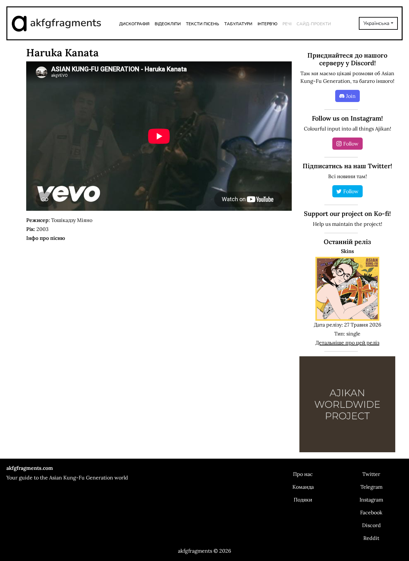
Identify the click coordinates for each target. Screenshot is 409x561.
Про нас (303, 474)
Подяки (303, 499)
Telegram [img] (371, 487)
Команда (303, 487)
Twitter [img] (371, 474)
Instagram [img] (371, 499)
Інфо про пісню (45, 238)
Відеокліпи (168, 23)
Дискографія (134, 23)
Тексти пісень (202, 23)
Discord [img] (371, 525)
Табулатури (238, 23)
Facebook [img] (371, 512)
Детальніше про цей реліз (347, 342)
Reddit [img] (371, 538)
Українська (376, 23)
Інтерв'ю (267, 23)
